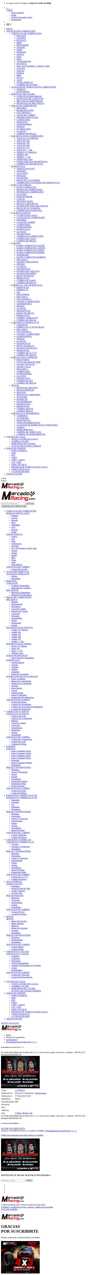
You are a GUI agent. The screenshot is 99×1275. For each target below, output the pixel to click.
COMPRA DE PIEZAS (26, 134)
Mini (13, 558)
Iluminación (16, 623)
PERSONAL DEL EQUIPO (23, 94)
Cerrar (9, 10)
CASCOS (20, 199)
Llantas (14, 625)
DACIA (19, 78)
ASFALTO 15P (23, 143)
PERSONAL (11, 581)
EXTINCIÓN (22, 178)
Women (25, 1113)
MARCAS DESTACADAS (18, 513)
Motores (14, 602)
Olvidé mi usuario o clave (21, 17)
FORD (19, 50)
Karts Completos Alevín (21, 751)
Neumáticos (16, 735)
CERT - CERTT (18, 460)
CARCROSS (22, 325)
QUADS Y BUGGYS (25, 364)
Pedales (14, 669)
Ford (13, 527)
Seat (13, 539)
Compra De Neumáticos (21, 704)
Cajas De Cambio (18, 609)
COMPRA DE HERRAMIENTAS (31, 434)
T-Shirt (18, 1113)
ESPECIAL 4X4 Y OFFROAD (24, 357)
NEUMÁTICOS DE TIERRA (18, 644)
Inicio (8, 1035)
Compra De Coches (19, 569)
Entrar (13, 15)
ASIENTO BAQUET (25, 169)
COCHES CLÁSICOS (20, 213)
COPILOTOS (12, 583)
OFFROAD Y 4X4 (24, 159)
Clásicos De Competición (21, 718)
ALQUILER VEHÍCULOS (17, 571)
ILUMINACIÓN (23, 129)
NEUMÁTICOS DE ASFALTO (19, 627)
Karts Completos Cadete (21, 753)
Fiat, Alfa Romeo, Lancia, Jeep (24, 548)
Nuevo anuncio (17, 13)
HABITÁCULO (18, 166)
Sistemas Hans (17, 693)
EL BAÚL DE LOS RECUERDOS (26, 446)
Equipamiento (17, 940)
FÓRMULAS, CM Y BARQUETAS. (27, 285)
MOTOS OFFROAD (25, 390)
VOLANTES (22, 173)
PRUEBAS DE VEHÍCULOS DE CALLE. (29, 467)
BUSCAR (29, 504)
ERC (13, 455)
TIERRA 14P (22, 155)
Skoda (13, 532)
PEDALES (21, 176)
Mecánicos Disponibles (20, 592)
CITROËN (21, 38)
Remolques (15, 765)
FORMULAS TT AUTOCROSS (30, 327)
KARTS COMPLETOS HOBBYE (31, 257)
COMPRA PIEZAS (24, 411)
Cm (12, 805)
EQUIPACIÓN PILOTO (26, 348)
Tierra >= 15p (17, 651)
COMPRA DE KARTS (26, 280)
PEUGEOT (21, 36)
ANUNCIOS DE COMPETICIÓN (20, 31)
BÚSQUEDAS (22, 92)
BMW (19, 43)
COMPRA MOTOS (24, 409)
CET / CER (16, 462)
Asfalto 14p (16, 632)
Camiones (15, 956)
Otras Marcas (16, 565)
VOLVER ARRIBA (9, 1209)
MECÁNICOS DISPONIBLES (29, 101)
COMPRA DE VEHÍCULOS (28, 432)
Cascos (14, 690)
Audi (13, 562)
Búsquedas (15, 578)
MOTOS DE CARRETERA (28, 395)
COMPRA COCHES (20, 441)
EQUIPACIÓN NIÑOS (26, 273)
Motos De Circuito (19, 921)
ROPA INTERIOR (24, 197)
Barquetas (15, 800)
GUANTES (21, 194)
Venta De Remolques (20, 963)
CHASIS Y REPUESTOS (27, 262)
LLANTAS (21, 131)
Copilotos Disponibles (20, 585)
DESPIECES (21, 399)
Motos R (14, 926)
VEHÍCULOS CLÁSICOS (17, 711)
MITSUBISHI (22, 45)
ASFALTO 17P (23, 148)
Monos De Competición (21, 681)
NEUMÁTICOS (23, 234)
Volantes (14, 667)
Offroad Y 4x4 (17, 653)
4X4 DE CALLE (23, 367)
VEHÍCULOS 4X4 (14, 884)
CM (18, 292)
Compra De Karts (18, 791)
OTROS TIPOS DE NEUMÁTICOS (31, 162)
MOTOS (15, 385)
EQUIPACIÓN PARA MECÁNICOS (32, 206)
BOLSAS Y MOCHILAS (27, 204)
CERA (14, 458)
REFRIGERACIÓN (24, 110)
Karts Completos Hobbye (21, 763)
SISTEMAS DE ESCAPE (27, 117)
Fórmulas (15, 802)
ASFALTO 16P (23, 145)
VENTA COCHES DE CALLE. (24, 439)
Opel (13, 541)
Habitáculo (15, 730)
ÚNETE (29, 1181)
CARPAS (20, 427)
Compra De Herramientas (21, 977)
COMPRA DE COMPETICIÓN (29, 236)
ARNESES (21, 171)
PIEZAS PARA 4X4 (14, 895)
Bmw (13, 523)
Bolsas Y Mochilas (19, 695)
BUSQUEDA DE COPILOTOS (29, 99)
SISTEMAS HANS (24, 201)
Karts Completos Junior (21, 756)
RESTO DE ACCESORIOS (28, 180)
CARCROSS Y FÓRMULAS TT (25, 322)
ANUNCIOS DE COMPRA (18, 567)
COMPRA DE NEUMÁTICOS (29, 164)
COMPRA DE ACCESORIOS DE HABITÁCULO (38, 183)
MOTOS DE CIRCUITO (27, 388)
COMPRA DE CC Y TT (26, 353)
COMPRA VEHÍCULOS (27, 318)
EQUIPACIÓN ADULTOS (27, 271)
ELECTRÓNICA (23, 113)
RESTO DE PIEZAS (25, 276)
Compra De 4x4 (17, 912)
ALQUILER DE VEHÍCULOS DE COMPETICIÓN (33, 87)
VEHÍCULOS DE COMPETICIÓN (26, 33)
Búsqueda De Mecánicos (21, 595)
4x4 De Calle (16, 893)
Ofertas (14, 576)
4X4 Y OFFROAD (14, 881)
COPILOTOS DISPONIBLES (29, 96)
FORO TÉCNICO (19, 465)
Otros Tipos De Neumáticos (22, 658)
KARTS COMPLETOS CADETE (30, 248)
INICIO (9, 29)
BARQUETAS (22, 287)
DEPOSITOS (22, 122)
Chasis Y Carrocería (19, 819)
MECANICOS (12, 590)
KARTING (16, 243)
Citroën (14, 518)
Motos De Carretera (19, 928)
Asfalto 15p (16, 634)
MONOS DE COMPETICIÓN (29, 190)
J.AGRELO (20, 1090)
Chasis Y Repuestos (19, 772)
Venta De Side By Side (20, 888)
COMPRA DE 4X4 (24, 381)
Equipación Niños (18, 784)
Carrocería (15, 613)
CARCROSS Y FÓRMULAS (18, 840)
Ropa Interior (16, 688)
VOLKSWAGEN (23, 61)
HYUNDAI (21, 64)
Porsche (14, 530)
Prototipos (15, 807)
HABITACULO (13, 660)
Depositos (15, 616)
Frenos (14, 620)
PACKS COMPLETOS (26, 187)
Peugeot (14, 516)
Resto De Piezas (18, 786)
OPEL (19, 59)
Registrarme (16, 20)
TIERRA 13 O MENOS (26, 152)
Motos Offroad (17, 923)
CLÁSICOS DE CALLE (26, 215)
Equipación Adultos (19, 781)
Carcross (14, 844)
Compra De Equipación (21, 709)
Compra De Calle (18, 742)
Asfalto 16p (16, 637)
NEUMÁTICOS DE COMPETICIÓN (27, 136)
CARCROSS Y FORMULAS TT (20, 842)
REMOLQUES (22, 278)
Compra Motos (17, 947)
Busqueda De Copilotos (21, 588)
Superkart (15, 760)
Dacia (13, 560)
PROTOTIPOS (22, 294)
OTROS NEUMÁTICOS (16, 655)
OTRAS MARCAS (24, 82)
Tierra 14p (15, 648)
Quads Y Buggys (18, 891)
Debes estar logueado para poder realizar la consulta (22, 1135)
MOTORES (21, 108)
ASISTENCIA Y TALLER (17, 951)
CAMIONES (21, 416)
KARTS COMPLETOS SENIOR (30, 252)
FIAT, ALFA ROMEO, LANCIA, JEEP (33, 66)
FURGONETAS (23, 420)
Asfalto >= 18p (17, 641)
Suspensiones (16, 618)
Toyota (14, 551)
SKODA (20, 54)
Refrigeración (16, 604)
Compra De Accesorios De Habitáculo (27, 707)
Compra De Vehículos (20, 975)
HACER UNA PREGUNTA (13, 1128)
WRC (13, 453)
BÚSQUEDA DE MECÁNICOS (30, 103)
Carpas (14, 968)
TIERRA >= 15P (23, 157)
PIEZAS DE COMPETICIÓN (24, 106)
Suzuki (14, 553)
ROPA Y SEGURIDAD (21, 185)
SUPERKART (22, 255)
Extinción (15, 672)
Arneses (14, 665)
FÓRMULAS (22, 290)
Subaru (14, 537)
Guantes (14, 686)
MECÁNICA (22, 297)
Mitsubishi (15, 525)
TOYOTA (20, 68)
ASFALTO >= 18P (24, 150)
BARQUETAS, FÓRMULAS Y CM (21, 795)
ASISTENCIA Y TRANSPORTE (25, 413)
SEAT (19, 57)
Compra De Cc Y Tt (19, 877)
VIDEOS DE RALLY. (20, 469)
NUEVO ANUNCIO (10, 1023)
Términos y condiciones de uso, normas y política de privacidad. (27, 1207)
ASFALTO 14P (23, 141)
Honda (14, 555)
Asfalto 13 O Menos (19, 630)
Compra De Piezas (19, 702)
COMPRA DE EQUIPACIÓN (29, 211)
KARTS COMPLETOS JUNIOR (30, 250)
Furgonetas (15, 961)
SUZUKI (20, 71)
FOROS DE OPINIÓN (16, 448)
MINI (18, 75)
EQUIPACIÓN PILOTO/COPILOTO (22, 676)
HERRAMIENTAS (24, 430)
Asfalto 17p (16, 639)
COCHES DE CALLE (15, 437)
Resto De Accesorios (19, 674)
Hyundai (14, 546)
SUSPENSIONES (24, 124)
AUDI (19, 80)
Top (30, 1113)
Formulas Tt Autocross (20, 847)
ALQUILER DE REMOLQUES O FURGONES (37, 425)
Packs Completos (18, 679)
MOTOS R (21, 392)
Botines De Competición (21, 683)
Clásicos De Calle (18, 716)
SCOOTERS (21, 397)
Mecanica (15, 770)
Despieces (15, 937)
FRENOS (20, 127)
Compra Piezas (17, 949)
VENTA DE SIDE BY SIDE (28, 362)
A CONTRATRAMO (20, 472)
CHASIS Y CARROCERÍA (28, 301)
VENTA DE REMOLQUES (28, 423)
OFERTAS (21, 89)
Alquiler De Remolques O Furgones (26, 965)
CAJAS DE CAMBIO (25, 115)
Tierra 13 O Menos (19, 646)
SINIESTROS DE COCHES (23, 444)
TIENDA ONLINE (14, 474)
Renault (14, 520)
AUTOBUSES (22, 418)
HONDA (20, 73)
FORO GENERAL (19, 451)
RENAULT (21, 40)
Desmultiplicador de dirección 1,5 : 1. (21, 1042)
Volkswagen (16, 544)
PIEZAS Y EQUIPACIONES (18, 767)
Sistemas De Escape (19, 611)
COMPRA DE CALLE (26, 238)
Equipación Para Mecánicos (22, 697)
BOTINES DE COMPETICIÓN (30, 192)
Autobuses (15, 958)
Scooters (14, 930)
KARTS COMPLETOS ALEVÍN (30, 245)
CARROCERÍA (23, 120)
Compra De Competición (21, 739)
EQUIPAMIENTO (24, 402)
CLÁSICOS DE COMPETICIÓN (30, 217)
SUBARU (20, 47)
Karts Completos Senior (21, 758)
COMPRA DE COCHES (27, 85)
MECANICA (22, 259)
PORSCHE (21, 52)
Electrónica (15, 606)
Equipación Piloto (18, 872)
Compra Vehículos (18, 835)
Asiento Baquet (17, 662)
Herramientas (16, 970)
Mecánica (15, 814)
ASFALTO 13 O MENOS (27, 138)
